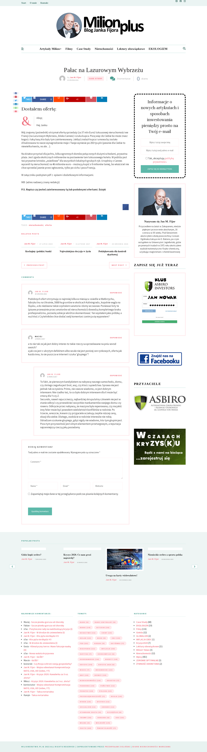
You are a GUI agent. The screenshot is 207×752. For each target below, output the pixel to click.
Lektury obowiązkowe (131, 48)
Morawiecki (104, 670)
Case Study (84, 48)
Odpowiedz (116, 293)
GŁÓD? (40, 656)
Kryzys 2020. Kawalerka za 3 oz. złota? (50, 681)
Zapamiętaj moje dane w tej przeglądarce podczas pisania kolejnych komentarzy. (74, 494)
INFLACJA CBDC (144, 639)
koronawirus (89, 659)
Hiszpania (87, 649)
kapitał (86, 654)
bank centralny (105, 622)
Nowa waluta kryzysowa (41, 653)
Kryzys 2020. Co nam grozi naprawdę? (77, 556)
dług (101, 638)
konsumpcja (106, 654)
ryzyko (103, 702)
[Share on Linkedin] (102, 99)
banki (85, 627)
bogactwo (87, 633)
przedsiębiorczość (92, 696)
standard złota (90, 712)
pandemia (87, 686)
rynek (85, 702)
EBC (116, 638)
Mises (85, 670)
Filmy (69, 48)
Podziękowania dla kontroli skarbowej (112, 252)
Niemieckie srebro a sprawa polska (165, 554)
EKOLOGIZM (158, 48)
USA (120, 718)
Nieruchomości (104, 48)
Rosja (116, 696)
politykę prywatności (163, 160)
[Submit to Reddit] (59, 99)
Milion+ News (143, 649)
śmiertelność (106, 728)
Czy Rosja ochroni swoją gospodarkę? (53, 663)
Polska (105, 691)
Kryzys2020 (142, 643)
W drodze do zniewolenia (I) (51, 632)
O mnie (33, 3)
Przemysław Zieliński (117, 746)
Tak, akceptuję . (161, 160)
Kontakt (44, 3)
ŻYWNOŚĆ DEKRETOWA (147, 663)
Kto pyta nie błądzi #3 (48, 636)
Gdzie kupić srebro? (31, 554)
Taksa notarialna (45, 691)
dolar (85, 638)
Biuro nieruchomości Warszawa (151, 746)
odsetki (113, 680)
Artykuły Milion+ (51, 48)
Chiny (107, 633)
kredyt (111, 659)
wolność (103, 723)
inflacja (108, 649)
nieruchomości (36, 225)
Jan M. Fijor (75, 77)
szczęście (114, 712)
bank (84, 622)
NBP (84, 675)
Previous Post (36, 265)
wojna (85, 723)
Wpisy (139, 656)
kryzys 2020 (106, 665)
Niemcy (100, 675)
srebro (108, 707)
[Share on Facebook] (126, 209)
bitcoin (103, 627)
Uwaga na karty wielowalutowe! (121, 575)
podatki (86, 691)
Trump (85, 718)
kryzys (86, 665)
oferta (48, 225)
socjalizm (88, 707)
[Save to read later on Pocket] (91, 99)
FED (84, 643)
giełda (99, 643)
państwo (107, 686)
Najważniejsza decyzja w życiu (75, 251)
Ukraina (103, 718)
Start (23, 3)
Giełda (139, 632)
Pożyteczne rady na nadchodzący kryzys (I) (50, 629)
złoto (85, 728)
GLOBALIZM (142, 636)
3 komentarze (123, 78)
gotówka (117, 643)
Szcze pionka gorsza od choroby (47, 622)
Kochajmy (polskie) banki (38, 251)
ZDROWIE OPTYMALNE (147, 660)
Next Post (118, 265)
